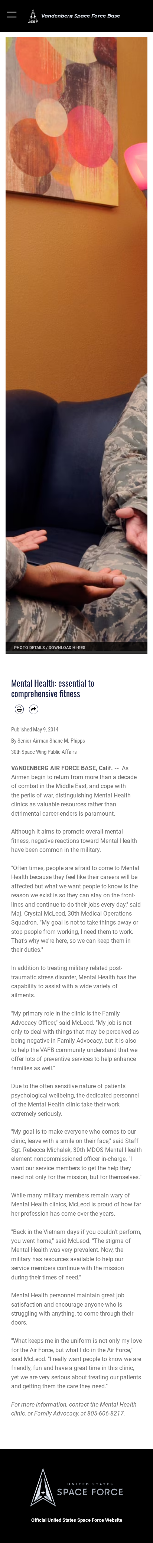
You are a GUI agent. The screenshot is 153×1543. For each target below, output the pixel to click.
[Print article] (19, 709)
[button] (12, 16)
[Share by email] (33, 709)
